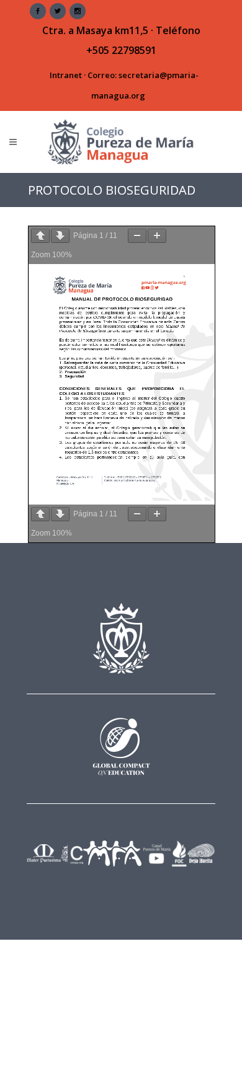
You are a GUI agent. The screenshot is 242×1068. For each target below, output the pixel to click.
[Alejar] (137, 236)
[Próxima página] (60, 236)
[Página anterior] (40, 236)
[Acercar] (157, 236)
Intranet (66, 75)
